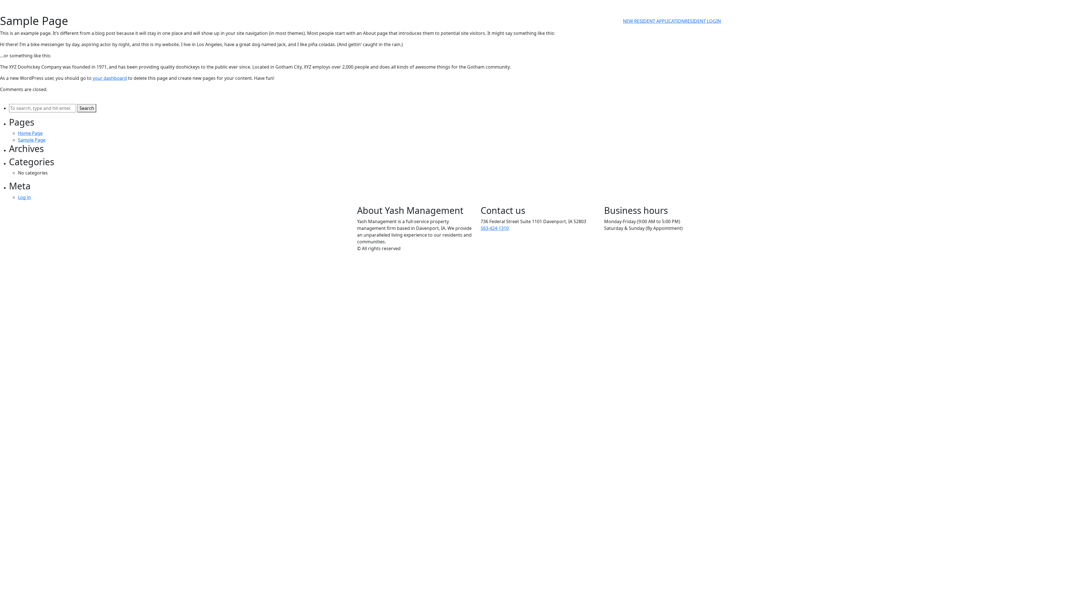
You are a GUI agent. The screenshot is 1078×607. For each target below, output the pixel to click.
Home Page (30, 133)
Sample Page (31, 140)
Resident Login (703, 21)
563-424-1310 (495, 228)
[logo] (379, 21)
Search (86, 108)
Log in (24, 197)
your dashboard (110, 78)
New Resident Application (654, 21)
